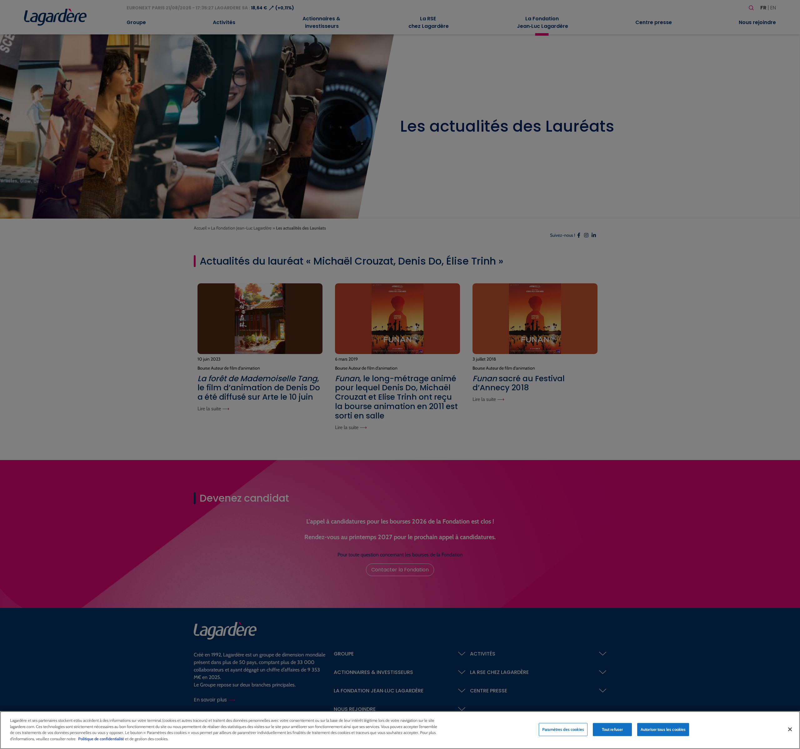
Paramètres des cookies (563, 729)
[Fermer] (790, 729)
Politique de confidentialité (101, 738)
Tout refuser (612, 729)
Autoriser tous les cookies (663, 729)
